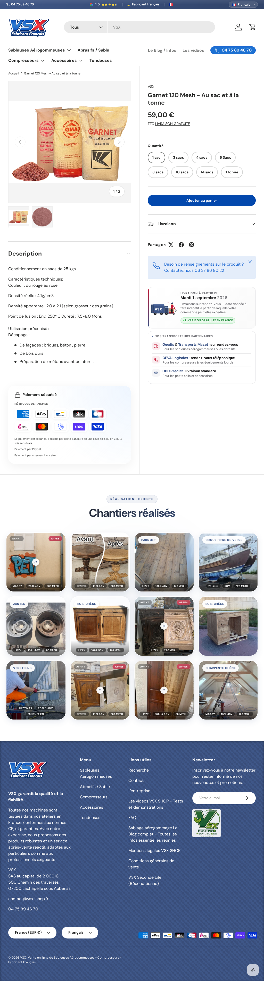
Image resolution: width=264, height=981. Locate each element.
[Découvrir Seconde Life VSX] (206, 823)
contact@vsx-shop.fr (28, 898)
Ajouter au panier (201, 200)
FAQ (132, 817)
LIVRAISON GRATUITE (172, 123)
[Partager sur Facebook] (181, 245)
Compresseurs (94, 797)
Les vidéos (193, 50)
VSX (151, 86)
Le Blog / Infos (162, 50)
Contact (136, 780)
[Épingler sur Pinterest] (191, 245)
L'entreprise (139, 790)
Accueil (13, 73)
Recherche (138, 770)
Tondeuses (100, 60)
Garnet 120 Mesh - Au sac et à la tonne (52, 73)
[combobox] (139, 27)
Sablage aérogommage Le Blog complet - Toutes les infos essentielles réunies (152, 834)
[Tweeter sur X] (171, 245)
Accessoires (91, 807)
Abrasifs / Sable (93, 50)
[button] (36, 562)
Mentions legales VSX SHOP (154, 850)
